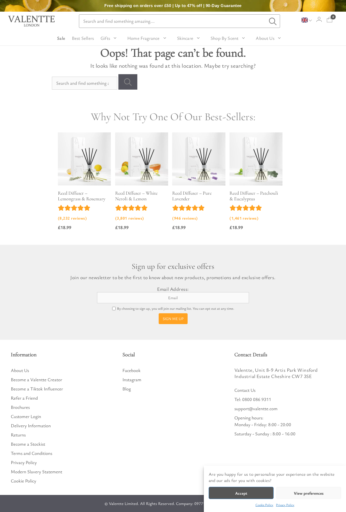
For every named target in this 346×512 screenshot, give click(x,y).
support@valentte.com (256, 408)
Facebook (131, 370)
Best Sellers (83, 38)
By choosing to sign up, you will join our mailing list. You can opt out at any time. (175, 308)
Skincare (185, 38)
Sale (61, 38)
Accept (241, 493)
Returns (18, 435)
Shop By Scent (224, 38)
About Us (265, 38)
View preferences (309, 493)
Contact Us (244, 390)
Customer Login (26, 416)
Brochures (20, 407)
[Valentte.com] (31, 21)
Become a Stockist (28, 444)
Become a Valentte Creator (36, 379)
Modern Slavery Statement (36, 471)
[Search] (127, 82)
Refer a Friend (24, 398)
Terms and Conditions (31, 453)
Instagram (131, 379)
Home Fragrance (143, 38)
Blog (126, 389)
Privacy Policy (285, 505)
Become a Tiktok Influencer (37, 389)
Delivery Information (31, 425)
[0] (329, 19)
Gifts (105, 38)
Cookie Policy (264, 505)
